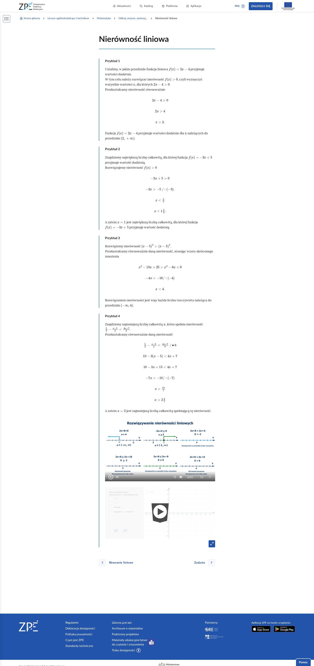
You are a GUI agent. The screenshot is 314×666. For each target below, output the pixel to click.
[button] (243, 6)
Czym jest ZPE (74, 640)
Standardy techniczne (79, 646)
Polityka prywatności (78, 634)
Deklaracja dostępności (80, 628)
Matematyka (104, 18)
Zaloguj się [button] (260, 6)
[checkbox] (117, 477)
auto (191, 477)
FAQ (237, 6)
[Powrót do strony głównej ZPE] (32, 6)
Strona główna (32, 18)
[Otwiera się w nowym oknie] (261, 629)
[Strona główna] (41, 626)
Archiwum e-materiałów (127, 628)
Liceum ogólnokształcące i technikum (68, 18)
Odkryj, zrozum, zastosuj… (133, 18)
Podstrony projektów (125, 634)
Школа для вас (122, 622)
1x (202, 477)
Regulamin (71, 622)
